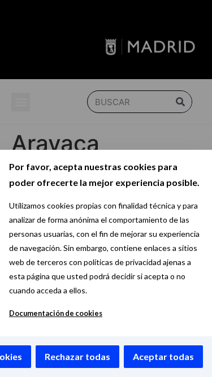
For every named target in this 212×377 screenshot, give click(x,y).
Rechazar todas (77, 356)
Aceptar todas (163, 356)
